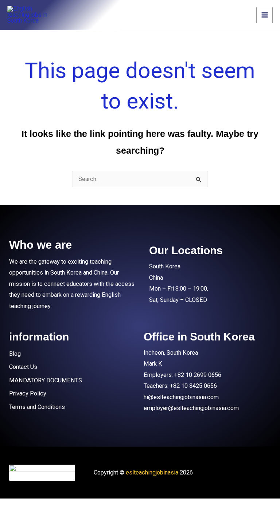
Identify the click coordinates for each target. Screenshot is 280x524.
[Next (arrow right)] (50, 518)
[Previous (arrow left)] (16, 518)
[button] (72, 354)
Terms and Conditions (37, 406)
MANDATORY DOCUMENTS (45, 380)
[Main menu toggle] (264, 15)
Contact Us (23, 366)
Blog (15, 353)
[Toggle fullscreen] (50, 505)
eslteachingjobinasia (152, 472)
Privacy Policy (27, 393)
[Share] (85, 505)
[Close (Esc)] (119, 505)
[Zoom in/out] (16, 505)
